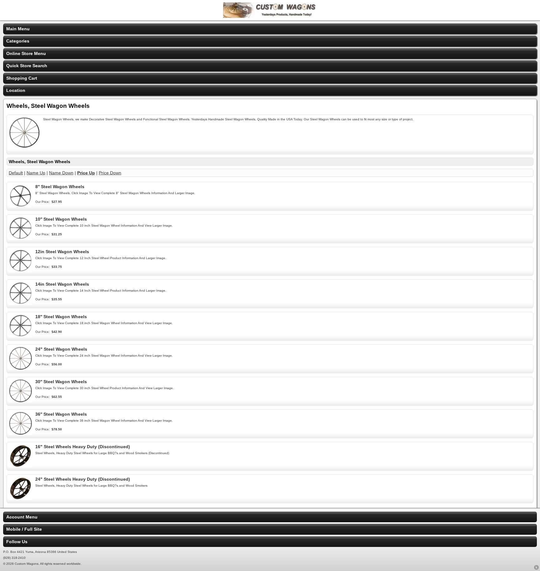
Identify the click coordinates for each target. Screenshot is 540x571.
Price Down (110, 172)
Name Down (61, 172)
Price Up (86, 172)
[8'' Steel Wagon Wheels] (20, 205)
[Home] (270, 16)
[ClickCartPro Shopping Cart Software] (536, 568)
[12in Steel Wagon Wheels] (20, 270)
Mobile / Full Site (24, 529)
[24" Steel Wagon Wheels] (20, 368)
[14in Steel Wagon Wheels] (20, 303)
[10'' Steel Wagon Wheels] (20, 238)
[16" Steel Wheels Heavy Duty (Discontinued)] (20, 465)
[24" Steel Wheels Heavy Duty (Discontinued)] (20, 498)
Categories (17, 40)
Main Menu (18, 28)
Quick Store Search (26, 65)
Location (15, 90)
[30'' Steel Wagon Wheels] (20, 400)
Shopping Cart (21, 78)
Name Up (36, 172)
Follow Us (17, 541)
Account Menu (22, 516)
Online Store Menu (26, 53)
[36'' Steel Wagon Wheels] (20, 433)
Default (16, 172)
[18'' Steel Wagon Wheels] (20, 335)
